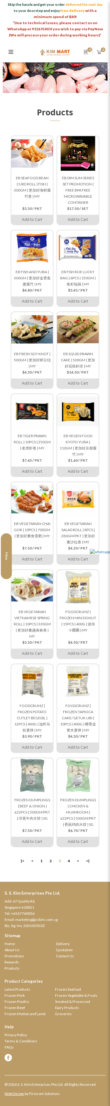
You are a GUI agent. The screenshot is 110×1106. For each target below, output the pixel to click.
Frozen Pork (15, 995)
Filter (7, 556)
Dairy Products (67, 1007)
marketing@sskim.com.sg (36, 919)
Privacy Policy (16, 1035)
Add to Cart (32, 219)
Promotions (14, 956)
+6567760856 (23, 913)
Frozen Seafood (68, 989)
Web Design (14, 1093)
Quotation (64, 950)
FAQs (9, 1047)
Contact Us (65, 956)
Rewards (12, 962)
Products (12, 968)
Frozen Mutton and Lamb (25, 1013)
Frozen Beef (15, 1007)
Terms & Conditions (21, 1041)
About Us (12, 950)
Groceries (63, 1013)
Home (10, 943)
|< (22, 860)
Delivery (63, 943)
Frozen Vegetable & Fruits (76, 995)
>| (88, 860)
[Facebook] (55, 1057)
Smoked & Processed (72, 1001)
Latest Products (17, 989)
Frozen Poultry (17, 1001)
